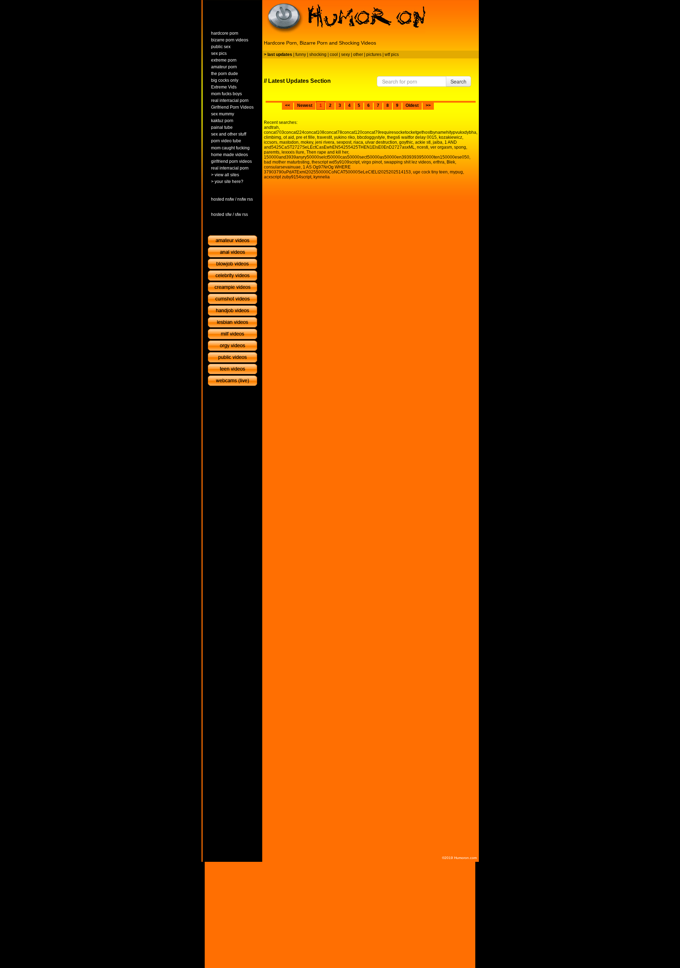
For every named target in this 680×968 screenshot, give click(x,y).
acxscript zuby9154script (287, 176)
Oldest (412, 105)
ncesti (422, 147)
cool (334, 54)
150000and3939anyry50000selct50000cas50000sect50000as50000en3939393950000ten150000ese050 (366, 157)
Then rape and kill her (327, 152)
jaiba (437, 142)
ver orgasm (441, 147)
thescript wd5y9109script (335, 162)
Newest (304, 105)
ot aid (288, 137)
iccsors (270, 142)
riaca (358, 142)
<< (287, 105)
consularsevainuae (282, 167)
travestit (324, 137)
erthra (438, 162)
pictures (373, 54)
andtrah (271, 127)
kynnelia (321, 176)
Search (458, 81)
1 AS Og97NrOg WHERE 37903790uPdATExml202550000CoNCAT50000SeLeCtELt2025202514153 (337, 169)
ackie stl (423, 142)
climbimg (272, 137)
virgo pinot (372, 162)
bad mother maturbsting (287, 162)
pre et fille (305, 137)
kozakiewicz (450, 137)
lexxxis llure (293, 152)
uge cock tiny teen (430, 172)
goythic (406, 142)
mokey (307, 142)
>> (428, 105)
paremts (271, 152)
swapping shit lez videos (407, 162)
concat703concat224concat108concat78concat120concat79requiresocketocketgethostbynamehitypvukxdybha (370, 132)
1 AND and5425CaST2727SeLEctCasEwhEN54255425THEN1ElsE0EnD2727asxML (360, 145)
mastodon (289, 142)
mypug (456, 172)
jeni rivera (324, 142)
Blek (451, 162)
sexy (345, 54)
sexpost (343, 142)
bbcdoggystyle (371, 137)
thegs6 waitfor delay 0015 (412, 137)
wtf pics (392, 54)
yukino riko (344, 137)
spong (460, 147)
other (358, 54)
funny (300, 54)
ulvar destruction (381, 142)
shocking (318, 54)
